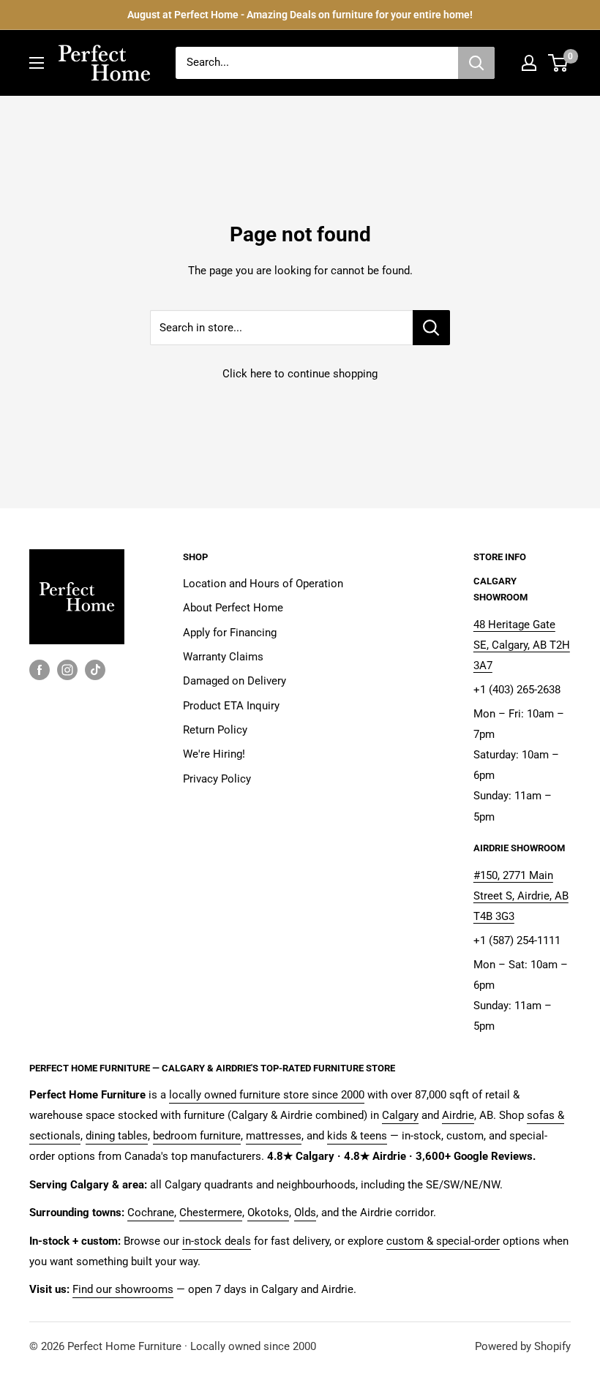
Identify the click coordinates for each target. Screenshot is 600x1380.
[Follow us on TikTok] (95, 669)
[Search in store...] (431, 327)
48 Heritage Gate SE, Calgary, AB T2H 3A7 (521, 645)
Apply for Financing (230, 632)
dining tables (117, 1135)
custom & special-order (443, 1241)
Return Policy (215, 729)
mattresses (273, 1135)
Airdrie (458, 1115)
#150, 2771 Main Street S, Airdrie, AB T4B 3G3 (521, 896)
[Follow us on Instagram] (67, 669)
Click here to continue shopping (300, 373)
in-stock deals (216, 1241)
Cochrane (150, 1212)
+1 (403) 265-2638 (516, 689)
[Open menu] (36, 63)
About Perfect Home (233, 607)
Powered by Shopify (523, 1346)
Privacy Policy (217, 778)
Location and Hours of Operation (263, 583)
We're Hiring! (214, 754)
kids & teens (357, 1135)
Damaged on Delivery (234, 680)
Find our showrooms (122, 1289)
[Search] (476, 63)
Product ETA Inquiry (231, 705)
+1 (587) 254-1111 (516, 940)
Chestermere (210, 1212)
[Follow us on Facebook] (39, 669)
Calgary (400, 1115)
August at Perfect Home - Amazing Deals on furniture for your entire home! (300, 14)
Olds (305, 1212)
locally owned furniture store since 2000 (266, 1094)
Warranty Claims (223, 656)
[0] (559, 63)
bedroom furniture (197, 1135)
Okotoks (268, 1212)
